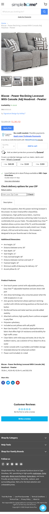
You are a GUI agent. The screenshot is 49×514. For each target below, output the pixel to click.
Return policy (6, 190)
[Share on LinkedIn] (13, 383)
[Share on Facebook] (3, 383)
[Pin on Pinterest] (18, 383)
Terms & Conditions (38, 497)
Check (30, 194)
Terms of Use (14, 499)
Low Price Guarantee (22, 497)
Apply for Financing (24, 17)
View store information (12, 181)
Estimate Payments (32, 136)
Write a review (24, 418)
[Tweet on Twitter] (8, 383)
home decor (31, 476)
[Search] (44, 12)
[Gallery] (24, 59)
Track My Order (7, 497)
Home (3, 23)
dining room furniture (18, 476)
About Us (36, 499)
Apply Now (7, 128)
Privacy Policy (26, 499)
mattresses (37, 473)
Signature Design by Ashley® (14, 113)
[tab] (7, 202)
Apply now (18, 136)
